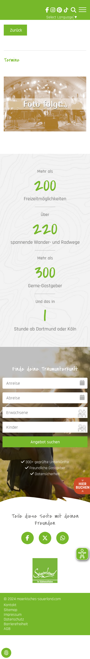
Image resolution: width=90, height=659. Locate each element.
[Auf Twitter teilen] (45, 538)
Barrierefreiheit (16, 624)
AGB (7, 628)
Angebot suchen (45, 442)
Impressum (13, 614)
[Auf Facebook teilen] (27, 538)
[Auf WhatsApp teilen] (62, 538)
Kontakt (10, 605)
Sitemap (10, 610)
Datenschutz (14, 619)
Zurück (16, 30)
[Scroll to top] (79, 648)
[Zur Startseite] (18, 11)
